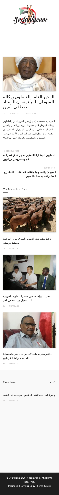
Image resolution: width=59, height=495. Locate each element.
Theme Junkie (43, 485)
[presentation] (50, 382)
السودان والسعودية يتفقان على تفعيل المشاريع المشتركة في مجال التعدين (30, 174)
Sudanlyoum (34, 477)
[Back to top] (56, 492)
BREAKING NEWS (29, 114)
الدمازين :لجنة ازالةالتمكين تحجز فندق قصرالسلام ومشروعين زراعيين (29, 157)
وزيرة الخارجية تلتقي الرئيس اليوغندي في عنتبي (29, 395)
